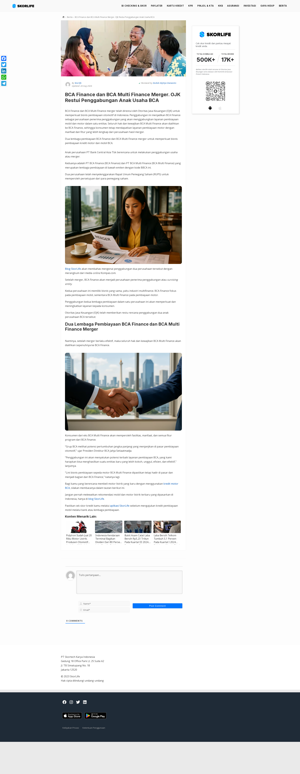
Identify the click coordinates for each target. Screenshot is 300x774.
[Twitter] (4, 65)
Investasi (250, 5)
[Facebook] (4, 58)
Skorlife (78, 83)
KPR (190, 5)
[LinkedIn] (4, 71)
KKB (220, 5)
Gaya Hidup (267, 5)
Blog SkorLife (73, 268)
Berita (283, 5)
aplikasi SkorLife (119, 505)
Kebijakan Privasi (70, 727)
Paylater (156, 5)
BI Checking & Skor (134, 5)
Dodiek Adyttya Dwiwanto (164, 83)
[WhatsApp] (4, 77)
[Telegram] (4, 83)
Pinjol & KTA (205, 5)
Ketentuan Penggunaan (93, 727)
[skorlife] (24, 6)
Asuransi (233, 5)
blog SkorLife (96, 499)
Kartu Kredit (175, 5)
